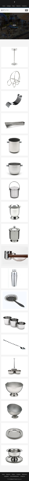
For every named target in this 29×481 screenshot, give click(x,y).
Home (4, 6)
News (13, 6)
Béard (12, 479)
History (13, 474)
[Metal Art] (5, 10)
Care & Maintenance (14, 476)
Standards (6, 476)
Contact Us (24, 6)
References (24, 474)
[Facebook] (14, 2)
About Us (18, 6)
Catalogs (9, 6)
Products (18, 474)
